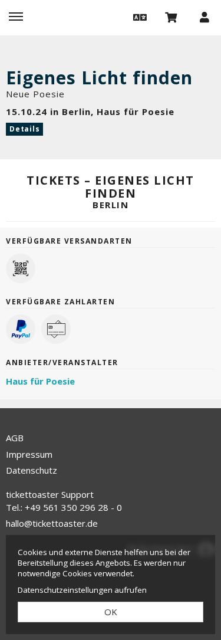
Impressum (29, 454)
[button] (138, 16)
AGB (15, 438)
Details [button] (24, 129)
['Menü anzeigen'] (16, 16)
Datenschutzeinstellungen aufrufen (82, 590)
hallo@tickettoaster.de (52, 523)
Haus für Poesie (40, 381)
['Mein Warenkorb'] (171, 16)
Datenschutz (31, 470)
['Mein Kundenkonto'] (204, 16)
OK (110, 612)
